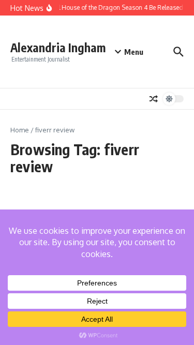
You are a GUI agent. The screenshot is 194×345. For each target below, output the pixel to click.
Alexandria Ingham (58, 47)
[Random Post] (154, 99)
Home (19, 130)
